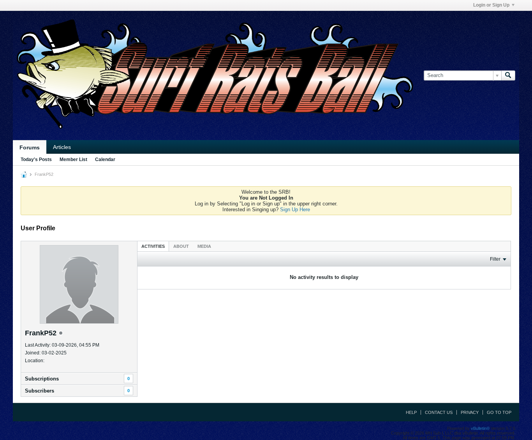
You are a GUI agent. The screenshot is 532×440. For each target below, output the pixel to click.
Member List (73, 159)
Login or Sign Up (491, 5)
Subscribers (39, 391)
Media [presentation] (204, 246)
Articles (62, 147)
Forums (29, 147)
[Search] (508, 75)
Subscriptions (42, 379)
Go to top (499, 412)
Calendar (105, 159)
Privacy (470, 412)
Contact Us (439, 412)
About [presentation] (181, 246)
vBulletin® (480, 428)
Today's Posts (36, 159)
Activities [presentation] (153, 246)
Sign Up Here (295, 209)
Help (411, 412)
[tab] (153, 246)
